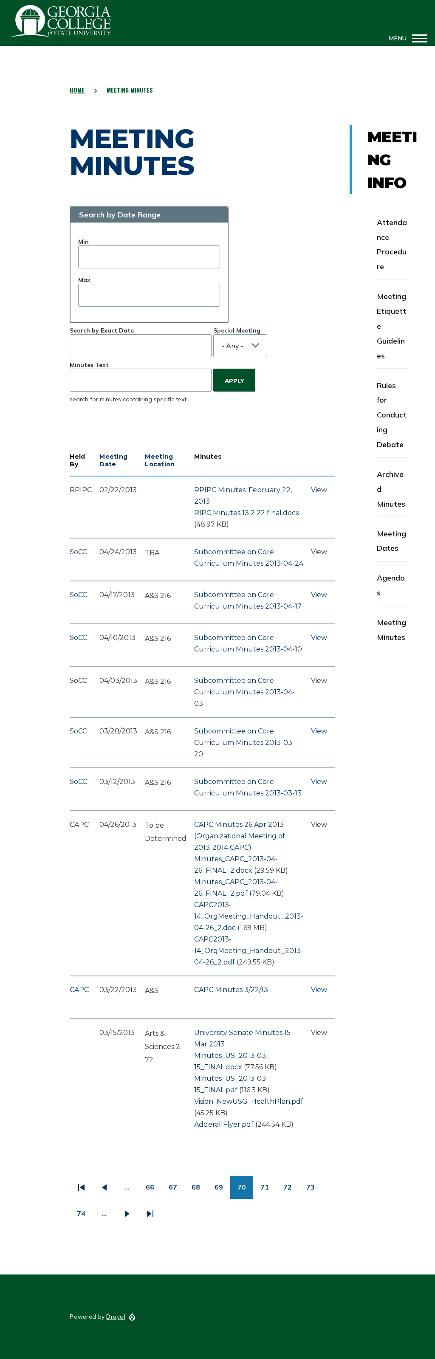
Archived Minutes (391, 489)
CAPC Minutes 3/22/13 (231, 990)
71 (268, 1190)
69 (222, 1190)
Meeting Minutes (391, 629)
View (319, 490)
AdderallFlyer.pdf (224, 1124)
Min (83, 241)
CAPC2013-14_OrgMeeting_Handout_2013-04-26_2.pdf (248, 950)
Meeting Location (160, 460)
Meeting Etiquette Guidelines (391, 326)
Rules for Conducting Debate (392, 415)
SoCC (78, 552)
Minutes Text (89, 365)
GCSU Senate (60, 21)
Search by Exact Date (102, 330)
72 (291, 1190)
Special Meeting (236, 330)
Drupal (115, 1316)
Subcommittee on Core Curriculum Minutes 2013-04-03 (244, 692)
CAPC (79, 824)
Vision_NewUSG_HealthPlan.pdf (248, 1101)
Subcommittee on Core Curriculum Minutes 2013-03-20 (244, 742)
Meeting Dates (391, 541)
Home (77, 89)
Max (84, 280)
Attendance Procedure (392, 244)
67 (176, 1190)
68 (199, 1190)
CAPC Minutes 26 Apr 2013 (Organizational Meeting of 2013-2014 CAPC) (239, 835)
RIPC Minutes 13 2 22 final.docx (246, 513)
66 (153, 1190)
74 (85, 1216)
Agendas (391, 585)
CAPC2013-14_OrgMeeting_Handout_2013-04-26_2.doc (248, 916)
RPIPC (81, 490)
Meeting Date (113, 460)
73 (314, 1190)
